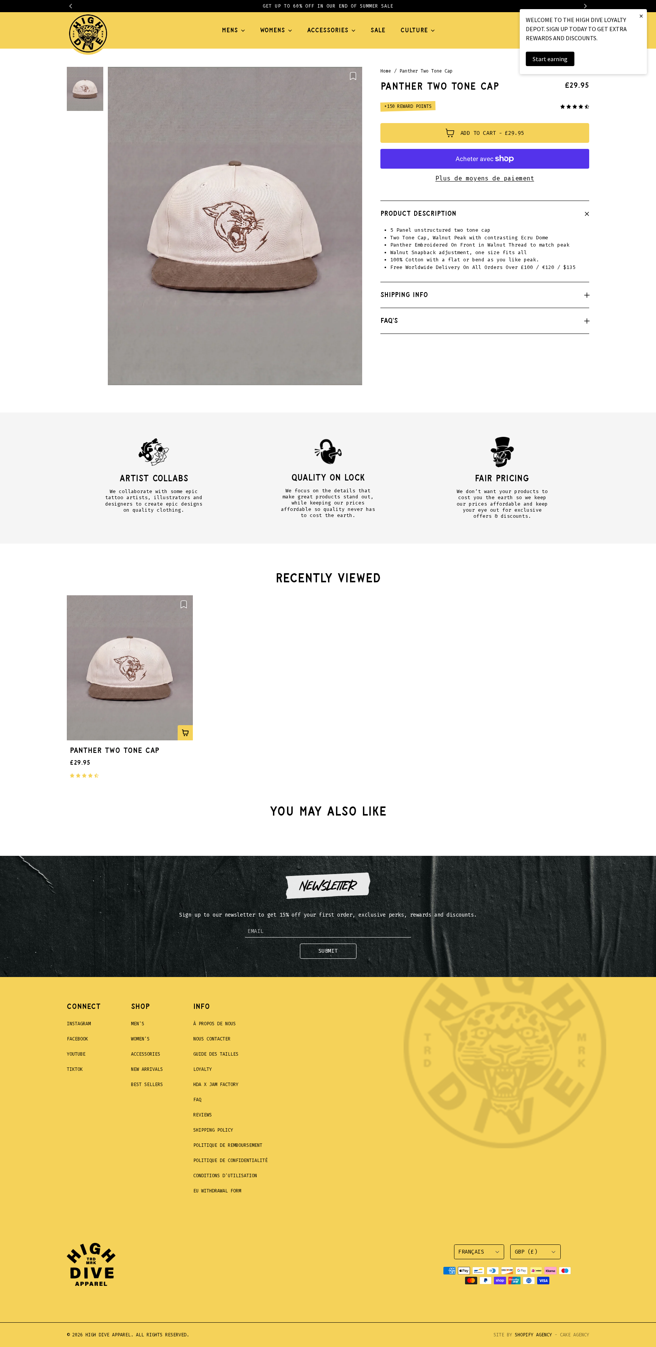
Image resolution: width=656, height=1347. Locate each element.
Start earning (550, 59)
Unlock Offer (377, 724)
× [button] (641, 16)
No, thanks (377, 764)
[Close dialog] (466, 576)
